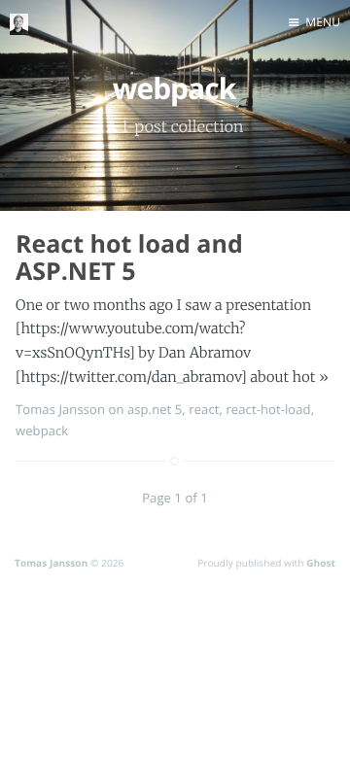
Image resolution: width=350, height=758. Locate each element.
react (204, 409)
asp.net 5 (154, 409)
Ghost (320, 562)
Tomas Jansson (60, 409)
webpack (42, 430)
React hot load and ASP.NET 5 (129, 258)
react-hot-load (268, 409)
